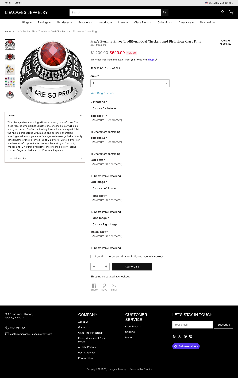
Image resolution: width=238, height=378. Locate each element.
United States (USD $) (220, 3)
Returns (129, 337)
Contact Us (84, 327)
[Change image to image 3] (10, 69)
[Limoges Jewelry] (26, 12)
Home (8, 31)
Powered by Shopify (141, 369)
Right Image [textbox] (100, 218)
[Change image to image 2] (10, 57)
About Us (83, 321)
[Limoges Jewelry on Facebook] (174, 336)
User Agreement (87, 352)
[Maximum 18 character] (106, 234)
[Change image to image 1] (10, 44)
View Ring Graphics (102, 93)
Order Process (133, 326)
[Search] (164, 12)
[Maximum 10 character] (106, 162)
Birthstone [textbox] (99, 102)
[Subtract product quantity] (94, 266)
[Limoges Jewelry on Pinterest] (185, 336)
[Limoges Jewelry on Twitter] (180, 336)
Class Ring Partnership (90, 332)
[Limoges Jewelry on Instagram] (191, 336)
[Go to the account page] (222, 12)
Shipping (95, 276)
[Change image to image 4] (10, 82)
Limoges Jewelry (117, 369)
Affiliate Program (87, 347)
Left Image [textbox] (99, 182)
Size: (94, 76)
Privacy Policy (85, 358)
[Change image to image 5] (10, 95)
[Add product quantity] (106, 266)
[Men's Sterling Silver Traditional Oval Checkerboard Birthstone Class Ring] (52, 72)
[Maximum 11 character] (106, 118)
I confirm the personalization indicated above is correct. (129, 256)
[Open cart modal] (231, 12)
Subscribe (223, 324)
